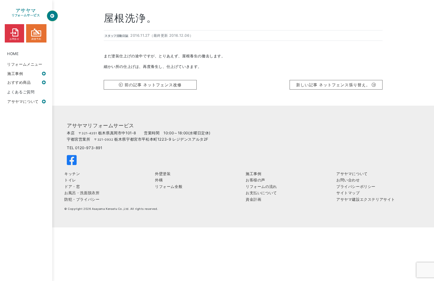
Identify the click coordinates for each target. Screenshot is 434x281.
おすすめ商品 (19, 82)
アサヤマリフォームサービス (100, 126)
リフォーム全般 (168, 186)
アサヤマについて (23, 101)
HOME (13, 53)
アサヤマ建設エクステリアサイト (365, 199)
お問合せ (14, 39)
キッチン (72, 173)
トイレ (70, 180)
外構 (159, 180)
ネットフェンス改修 (162, 84)
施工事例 (15, 73)
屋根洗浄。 (130, 18)
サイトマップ (348, 192)
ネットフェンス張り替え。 (345, 84)
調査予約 (36, 39)
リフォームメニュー (24, 64)
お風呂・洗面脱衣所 (81, 192)
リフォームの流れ (261, 186)
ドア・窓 (72, 186)
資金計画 (253, 199)
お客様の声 (255, 180)
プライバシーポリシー (355, 186)
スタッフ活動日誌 (116, 35)
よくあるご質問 (20, 92)
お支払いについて (261, 192)
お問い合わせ (348, 180)
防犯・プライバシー (81, 199)
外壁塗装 (163, 173)
